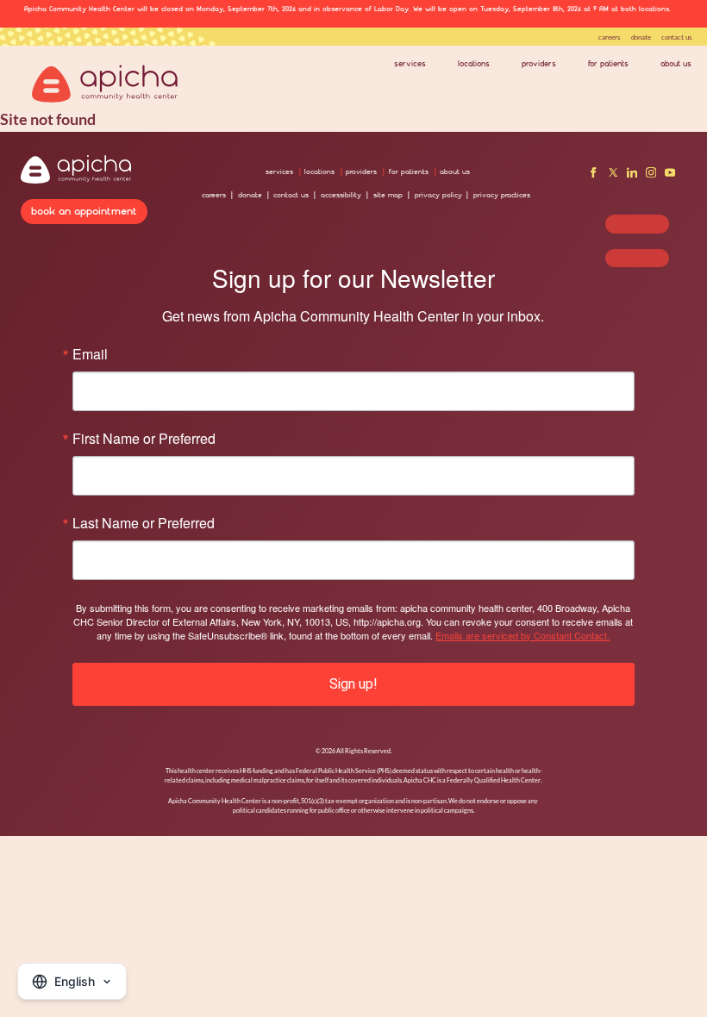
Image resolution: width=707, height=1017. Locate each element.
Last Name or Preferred (143, 523)
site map (388, 195)
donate (641, 37)
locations (474, 64)
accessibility (341, 195)
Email (90, 354)
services (410, 64)
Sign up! (353, 684)
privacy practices (501, 195)
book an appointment (84, 210)
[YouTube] (670, 175)
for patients (608, 64)
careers (609, 37)
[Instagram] (651, 175)
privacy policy (438, 195)
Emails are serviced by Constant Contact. (522, 635)
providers (539, 64)
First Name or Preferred (144, 439)
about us (675, 64)
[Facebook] (593, 175)
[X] (613, 175)
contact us (676, 37)
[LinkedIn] (632, 175)
